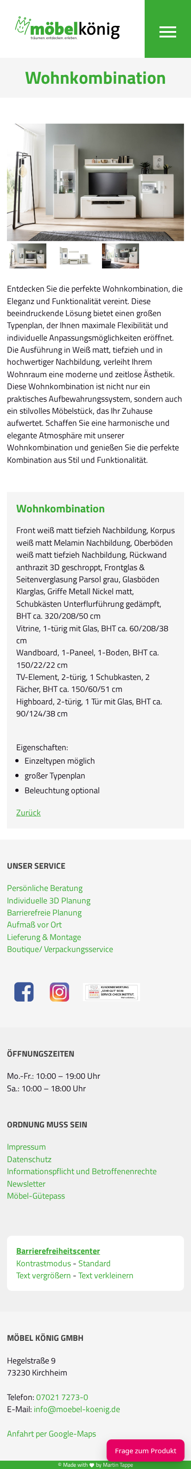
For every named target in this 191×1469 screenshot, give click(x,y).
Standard (94, 1263)
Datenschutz (29, 1159)
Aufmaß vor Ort (34, 924)
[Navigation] (168, 29)
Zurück (28, 812)
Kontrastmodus (43, 1263)
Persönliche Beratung (45, 888)
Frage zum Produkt (145, 1450)
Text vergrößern (43, 1276)
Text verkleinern (106, 1276)
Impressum (26, 1146)
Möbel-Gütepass (36, 1195)
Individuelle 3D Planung (48, 900)
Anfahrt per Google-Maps (51, 1433)
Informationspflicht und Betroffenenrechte (82, 1171)
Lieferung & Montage (44, 937)
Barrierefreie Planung (44, 912)
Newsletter (26, 1183)
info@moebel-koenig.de (77, 1409)
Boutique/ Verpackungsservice (60, 949)
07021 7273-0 (62, 1397)
